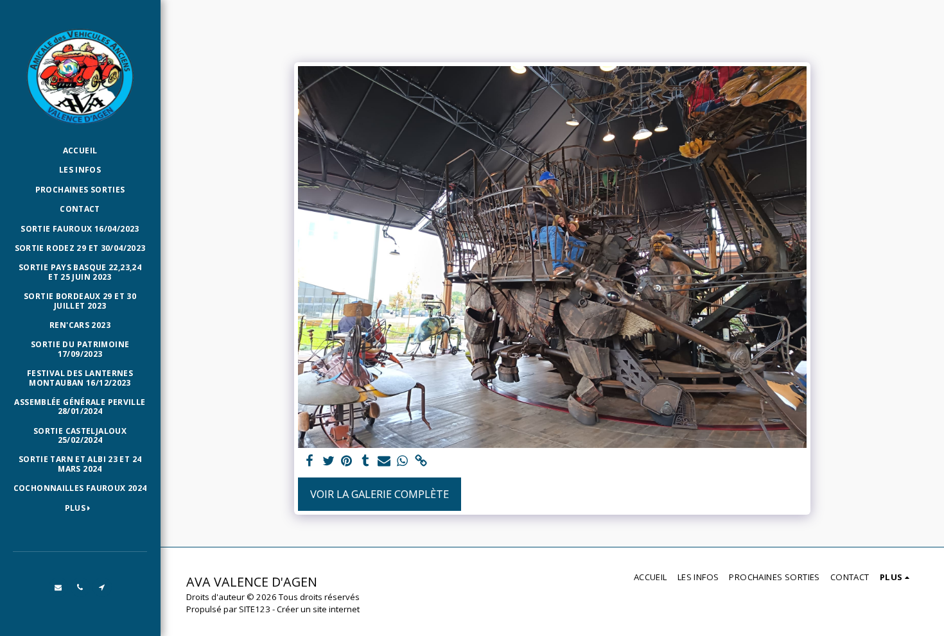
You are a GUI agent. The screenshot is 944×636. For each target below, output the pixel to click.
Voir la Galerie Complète (379, 493)
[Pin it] (347, 461)
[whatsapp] (402, 461)
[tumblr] (365, 461)
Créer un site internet (318, 609)
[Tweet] (328, 461)
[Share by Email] (383, 461)
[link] (421, 461)
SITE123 (254, 609)
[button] (58, 587)
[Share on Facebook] (310, 461)
